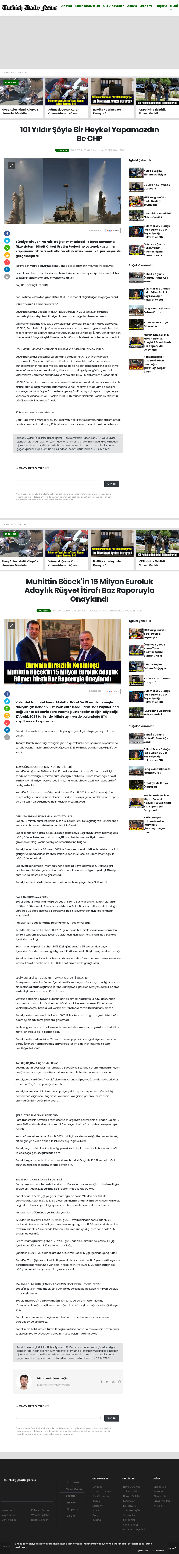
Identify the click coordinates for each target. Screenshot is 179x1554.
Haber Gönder (39, 1520)
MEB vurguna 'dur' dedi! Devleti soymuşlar (155, 201)
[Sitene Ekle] (46, 1497)
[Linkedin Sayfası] (27, 1497)
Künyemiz (72, 1509)
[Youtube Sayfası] (21, 1497)
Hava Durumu (131, 1487)
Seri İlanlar (129, 1520)
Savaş (95, 1510)
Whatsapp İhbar (40, 1515)
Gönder (111, 483)
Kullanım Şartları (40, 1510)
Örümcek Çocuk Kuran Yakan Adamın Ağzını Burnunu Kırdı (154, 249)
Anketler (158, 1491)
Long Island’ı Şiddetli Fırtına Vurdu (157, 310)
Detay (144, 1550)
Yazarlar (70, 1496)
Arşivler (71, 1502)
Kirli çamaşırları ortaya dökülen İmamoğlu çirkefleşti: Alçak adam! (155, 364)
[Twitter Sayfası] (9, 1497)
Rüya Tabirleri (162, 1501)
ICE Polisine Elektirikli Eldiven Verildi (157, 215)
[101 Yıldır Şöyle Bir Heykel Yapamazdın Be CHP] (62, 191)
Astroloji (158, 1506)
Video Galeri (74, 1489)
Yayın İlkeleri (9, 1515)
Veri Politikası (9, 1520)
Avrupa (96, 1520)
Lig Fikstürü (129, 1506)
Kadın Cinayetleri (87, 6)
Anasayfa (8, 72)
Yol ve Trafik (130, 1491)
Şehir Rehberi (131, 1524)
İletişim (70, 1516)
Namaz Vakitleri (132, 1496)
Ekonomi (146, 6)
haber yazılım (8, 1550)
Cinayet (66, 6)
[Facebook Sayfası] (3, 1497)
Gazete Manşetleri (134, 1529)
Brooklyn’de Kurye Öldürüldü (156, 324)
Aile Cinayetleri (113, 6)
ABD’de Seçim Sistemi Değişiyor (155, 172)
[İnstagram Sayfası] (15, 1497)
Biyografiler (160, 1496)
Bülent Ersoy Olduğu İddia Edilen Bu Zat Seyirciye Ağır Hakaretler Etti (157, 231)
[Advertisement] (89, 42)
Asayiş (132, 6)
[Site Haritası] (40, 1497)
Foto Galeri (73, 1482)
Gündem (22, 72)
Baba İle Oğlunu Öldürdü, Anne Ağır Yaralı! (156, 277)
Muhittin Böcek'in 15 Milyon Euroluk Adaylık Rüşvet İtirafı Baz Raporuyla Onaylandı (157, 342)
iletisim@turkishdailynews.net (54, 1384)
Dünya (96, 1515)
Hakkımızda (8, 1510)
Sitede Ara (160, 1487)
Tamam (159, 1550)
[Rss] (34, 1497)
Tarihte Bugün (131, 1510)
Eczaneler (129, 1501)
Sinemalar (129, 1515)
